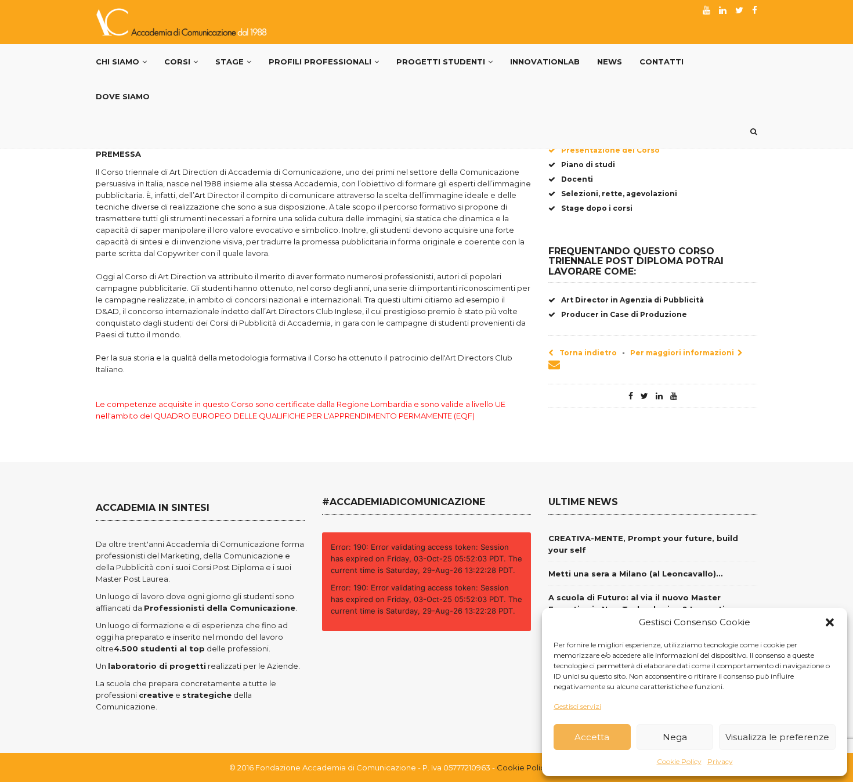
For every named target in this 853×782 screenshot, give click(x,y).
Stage (229, 61)
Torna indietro (588, 352)
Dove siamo (123, 96)
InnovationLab (545, 61)
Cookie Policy (679, 761)
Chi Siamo (117, 61)
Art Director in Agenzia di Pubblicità (632, 299)
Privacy (720, 761)
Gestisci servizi (577, 706)
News (609, 61)
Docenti (577, 179)
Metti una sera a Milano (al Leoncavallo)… (635, 573)
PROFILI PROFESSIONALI (320, 61)
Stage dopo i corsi (596, 208)
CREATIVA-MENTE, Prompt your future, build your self (643, 544)
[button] (830, 622)
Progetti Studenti (440, 61)
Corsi (177, 61)
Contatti (661, 61)
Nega (675, 737)
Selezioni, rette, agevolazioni (619, 193)
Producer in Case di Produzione (624, 314)
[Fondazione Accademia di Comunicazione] (183, 22)
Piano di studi (588, 164)
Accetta (591, 737)
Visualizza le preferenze (777, 737)
